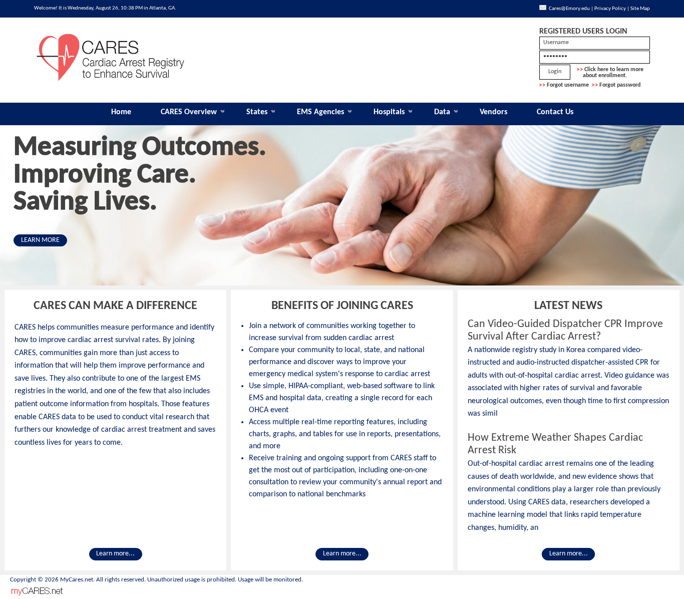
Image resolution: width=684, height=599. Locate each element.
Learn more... (115, 553)
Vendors (493, 112)
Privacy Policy (610, 9)
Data (442, 112)
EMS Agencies (320, 112)
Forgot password (619, 85)
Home (121, 112)
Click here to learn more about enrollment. (610, 73)
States (256, 112)
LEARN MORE (40, 240)
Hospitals (389, 112)
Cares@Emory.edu (569, 9)
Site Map (640, 9)
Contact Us (555, 112)
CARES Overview (189, 112)
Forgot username (568, 85)
